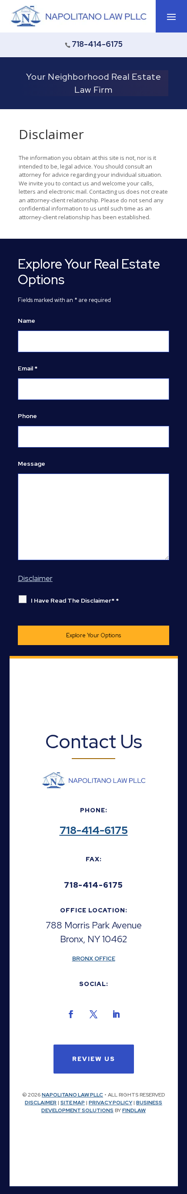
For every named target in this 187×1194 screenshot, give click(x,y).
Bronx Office (93, 958)
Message (31, 463)
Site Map (72, 1102)
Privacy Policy (110, 1102)
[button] (171, 16)
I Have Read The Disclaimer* (75, 600)
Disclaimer (41, 1102)
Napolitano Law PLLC (72, 1094)
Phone (27, 416)
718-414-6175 (97, 44)
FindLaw (134, 1110)
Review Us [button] (93, 1059)
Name (26, 320)
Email (27, 368)
